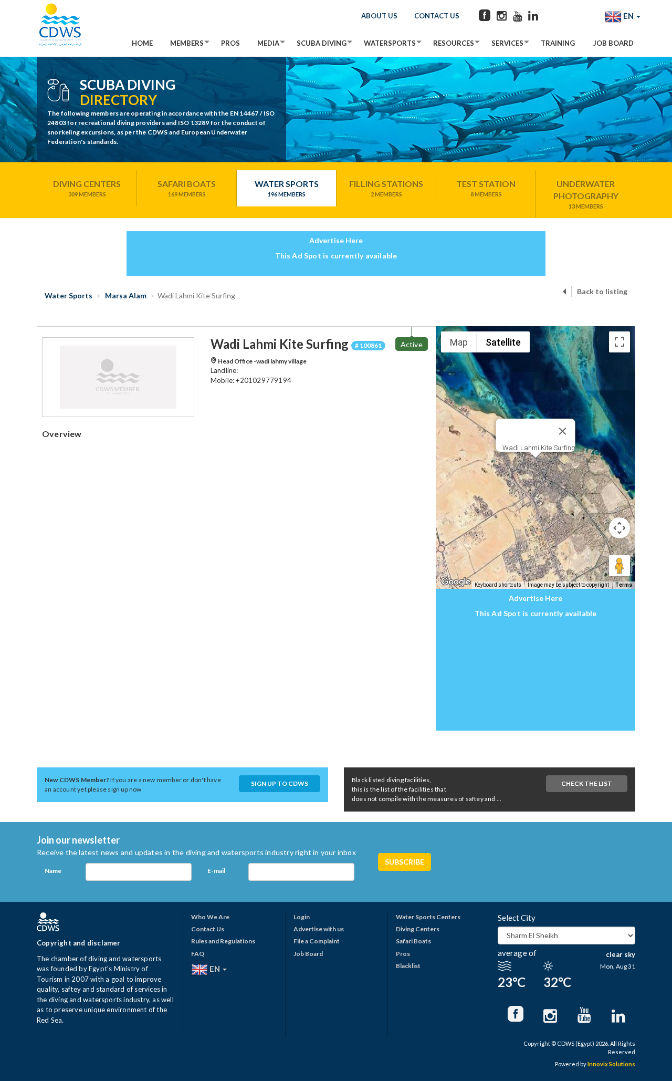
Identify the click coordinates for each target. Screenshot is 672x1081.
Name (53, 871)
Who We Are (210, 917)
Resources (453, 43)
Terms (623, 585)
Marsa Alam (124, 295)
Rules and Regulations (223, 941)
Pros (230, 43)
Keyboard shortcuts (498, 585)
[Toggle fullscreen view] (619, 341)
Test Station (486, 188)
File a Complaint (316, 941)
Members (187, 43)
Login (301, 917)
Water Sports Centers (428, 917)
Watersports (390, 43)
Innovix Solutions (611, 1064)
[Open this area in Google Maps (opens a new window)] (455, 582)
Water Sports (287, 188)
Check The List (586, 783)
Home (142, 43)
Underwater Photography (585, 194)
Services (507, 43)
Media (268, 43)
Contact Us (436, 16)
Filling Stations (386, 188)
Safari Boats (187, 188)
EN (628, 15)
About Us (379, 16)
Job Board (613, 43)
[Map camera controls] (619, 527)
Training (558, 43)
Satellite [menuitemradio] (503, 342)
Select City (517, 917)
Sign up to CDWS (279, 783)
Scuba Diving (321, 43)
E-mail (216, 871)
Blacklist (408, 966)
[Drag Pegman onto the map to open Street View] (619, 565)
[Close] (562, 431)
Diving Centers (87, 188)
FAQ (197, 954)
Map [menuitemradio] (459, 342)
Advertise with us (318, 929)
